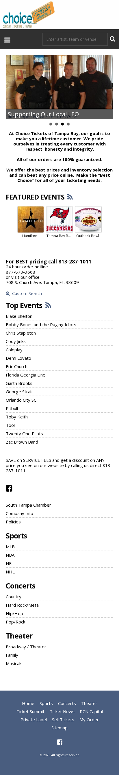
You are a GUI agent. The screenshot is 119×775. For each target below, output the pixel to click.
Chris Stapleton (21, 333)
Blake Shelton (19, 316)
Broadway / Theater (26, 646)
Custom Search (26, 293)
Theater (19, 636)
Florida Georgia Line (25, 375)
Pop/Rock (15, 622)
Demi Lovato (18, 358)
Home (28, 703)
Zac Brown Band (22, 442)
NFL (10, 563)
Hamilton (29, 235)
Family (12, 655)
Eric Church (16, 366)
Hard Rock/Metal (23, 605)
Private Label (34, 719)
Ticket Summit (30, 711)
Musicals (14, 663)
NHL (10, 572)
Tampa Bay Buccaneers (59, 235)
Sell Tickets (63, 719)
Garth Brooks (19, 383)
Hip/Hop (14, 613)
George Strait (19, 391)
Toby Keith (17, 417)
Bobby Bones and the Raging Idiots (41, 324)
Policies (13, 522)
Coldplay (14, 350)
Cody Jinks (16, 341)
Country (13, 596)
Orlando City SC (21, 400)
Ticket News (62, 711)
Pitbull (12, 408)
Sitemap (59, 727)
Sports (16, 536)
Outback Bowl (87, 235)
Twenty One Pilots (24, 433)
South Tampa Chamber (28, 505)
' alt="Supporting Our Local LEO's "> (41, 116)
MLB (10, 546)
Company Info (19, 513)
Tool (10, 425)
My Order (89, 719)
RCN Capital (91, 711)
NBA (10, 555)
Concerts (20, 586)
